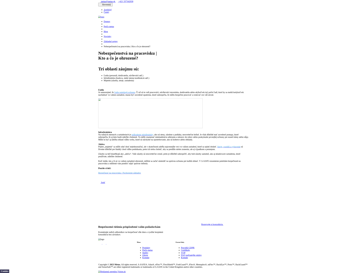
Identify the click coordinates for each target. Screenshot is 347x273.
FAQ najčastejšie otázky (191, 255)
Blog (106, 31)
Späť (102, 182)
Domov (107, 21)
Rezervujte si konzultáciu (212, 224)
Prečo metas (109, 26)
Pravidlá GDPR (188, 248)
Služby (145, 253)
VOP (183, 253)
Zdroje (145, 255)
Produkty (146, 248)
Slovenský (107, 4)
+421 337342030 (125, 1)
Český (106, 12)
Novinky (107, 36)
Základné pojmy (111, 41)
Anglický (108, 10)
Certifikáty (185, 250)
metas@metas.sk (108, 1)
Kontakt (145, 257)
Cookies (4, 271)
